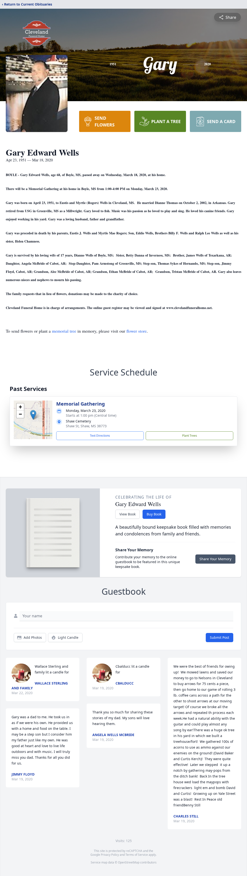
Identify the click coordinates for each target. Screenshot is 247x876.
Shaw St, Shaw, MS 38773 (86, 426)
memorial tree (64, 331)
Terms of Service (136, 855)
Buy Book (154, 514)
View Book (127, 514)
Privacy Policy (110, 855)
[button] (33, 415)
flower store (136, 331)
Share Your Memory (215, 559)
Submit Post (219, 637)
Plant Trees (189, 436)
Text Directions (100, 436)
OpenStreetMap (128, 862)
